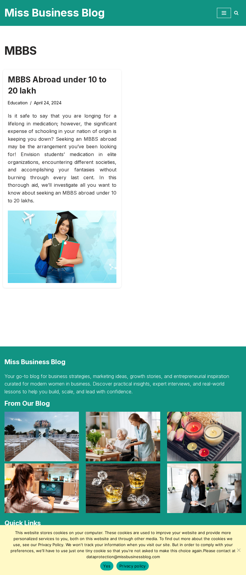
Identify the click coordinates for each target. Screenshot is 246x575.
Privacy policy (132, 566)
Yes (106, 566)
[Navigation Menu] (224, 13)
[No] (239, 550)
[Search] (236, 13)
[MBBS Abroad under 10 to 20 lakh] (62, 247)
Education (18, 102)
